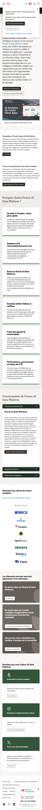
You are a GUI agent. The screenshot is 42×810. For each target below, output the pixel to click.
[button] (3, 3)
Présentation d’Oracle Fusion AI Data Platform (18, 136)
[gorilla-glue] (21, 533)
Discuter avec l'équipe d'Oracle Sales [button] (13, 93)
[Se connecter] (34, 3)
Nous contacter (6, 797)
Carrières (4, 791)
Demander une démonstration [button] (12, 88)
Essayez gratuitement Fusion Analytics (14, 184)
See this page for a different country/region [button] (19, 33)
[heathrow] (21, 541)
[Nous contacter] (38, 3)
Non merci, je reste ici (12, 28)
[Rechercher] (26, 3)
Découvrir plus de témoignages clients (16, 498)
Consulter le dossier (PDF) (13, 649)
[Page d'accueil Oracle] (9, 3)
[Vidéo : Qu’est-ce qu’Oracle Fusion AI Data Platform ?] (21, 109)
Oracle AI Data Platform (12, 43)
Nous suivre (11, 766)
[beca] (21, 512)
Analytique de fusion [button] (11, 469)
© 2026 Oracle (6, 781)
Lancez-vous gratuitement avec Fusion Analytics (19, 166)
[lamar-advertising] (21, 548)
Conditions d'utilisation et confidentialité (25, 781)
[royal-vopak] (21, 562)
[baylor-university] (21, 505)
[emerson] (21, 519)
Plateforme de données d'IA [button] (13, 406)
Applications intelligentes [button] (12, 475)
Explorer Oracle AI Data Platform (16, 452)
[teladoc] (21, 555)
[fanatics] (21, 526)
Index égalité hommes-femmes (10, 785)
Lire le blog (5, 154)
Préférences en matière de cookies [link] (11, 788)
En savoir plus (9, 598)
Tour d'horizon (12, 696)
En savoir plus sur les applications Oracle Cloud (18, 626)
